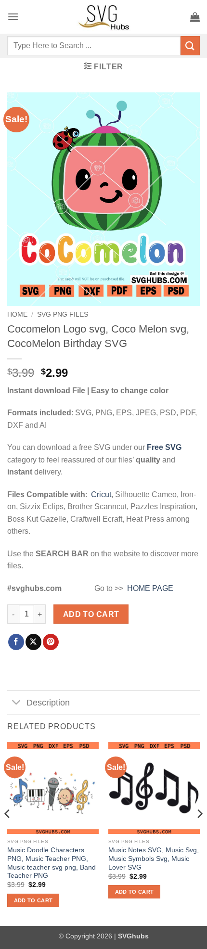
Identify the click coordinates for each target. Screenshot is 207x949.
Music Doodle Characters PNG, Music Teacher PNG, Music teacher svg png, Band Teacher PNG (51, 862)
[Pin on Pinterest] (51, 642)
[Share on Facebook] (16, 642)
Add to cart (91, 614)
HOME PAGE (150, 588)
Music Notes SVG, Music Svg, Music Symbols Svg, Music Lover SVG (153, 858)
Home (17, 314)
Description (48, 702)
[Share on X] (33, 642)
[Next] (199, 832)
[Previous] (7, 832)
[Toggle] (16, 703)
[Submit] (190, 45)
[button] (13, 16)
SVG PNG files (62, 314)
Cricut (101, 494)
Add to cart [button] (33, 900)
